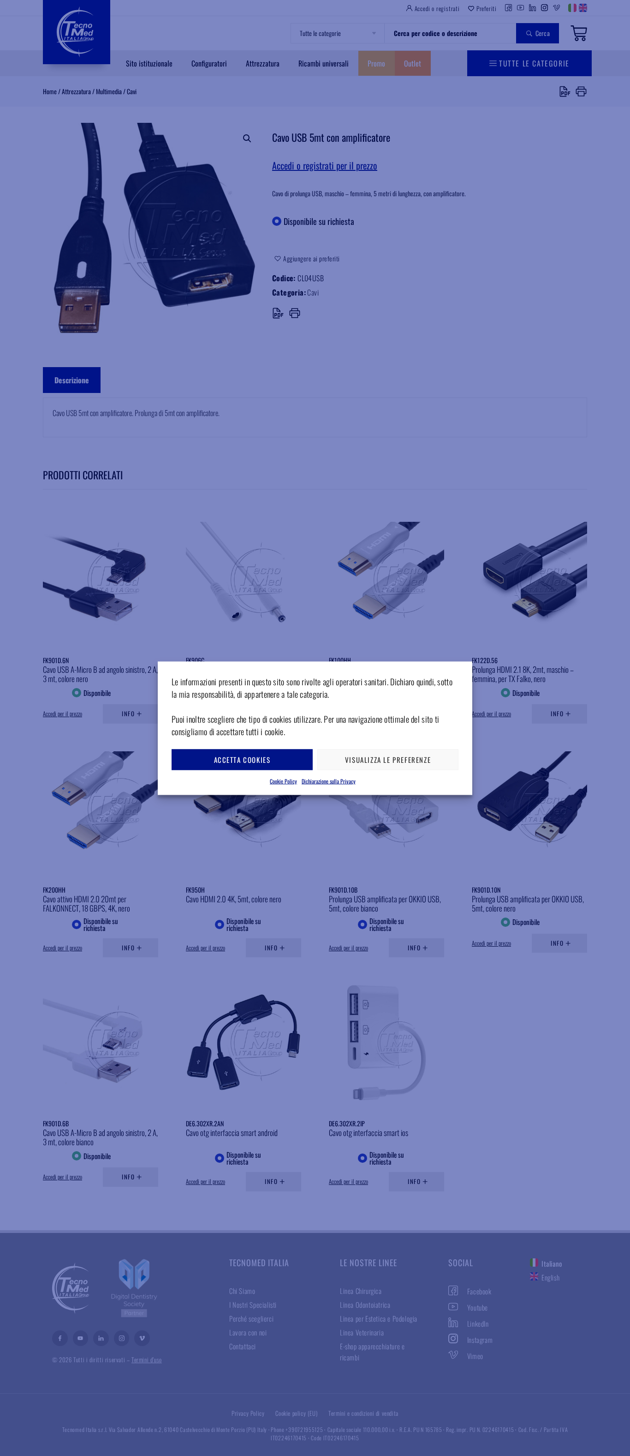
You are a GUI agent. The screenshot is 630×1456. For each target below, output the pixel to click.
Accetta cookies (242, 760)
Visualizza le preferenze (388, 760)
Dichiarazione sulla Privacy (329, 781)
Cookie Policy (283, 781)
